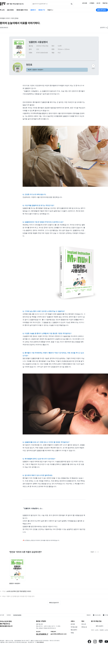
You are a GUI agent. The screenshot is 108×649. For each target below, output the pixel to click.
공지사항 (84, 3)
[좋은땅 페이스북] (89, 641)
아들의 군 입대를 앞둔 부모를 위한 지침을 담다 (20, 596)
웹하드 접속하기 (99, 626)
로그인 (98, 3)
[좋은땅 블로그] (101, 641)
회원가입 (105, 3)
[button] (95, 552)
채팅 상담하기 (74, 630)
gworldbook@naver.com (58, 634)
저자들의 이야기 (5, 18)
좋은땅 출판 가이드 (22, 10)
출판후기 (33, 10)
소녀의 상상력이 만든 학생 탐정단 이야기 (18, 591)
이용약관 (9, 615)
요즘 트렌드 (10, 10)
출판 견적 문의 (101, 10)
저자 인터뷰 (14, 18)
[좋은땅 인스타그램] (95, 641)
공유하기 (103, 27)
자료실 (72, 632)
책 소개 (2, 10)
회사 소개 (84, 624)
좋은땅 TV (41, 10)
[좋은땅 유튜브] (106, 641)
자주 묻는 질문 (74, 627)
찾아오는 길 (84, 627)
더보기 (50, 10)
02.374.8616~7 (42, 634)
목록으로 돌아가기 (54, 602)
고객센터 (91, 3)
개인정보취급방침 (17, 615)
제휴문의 (89, 615)
